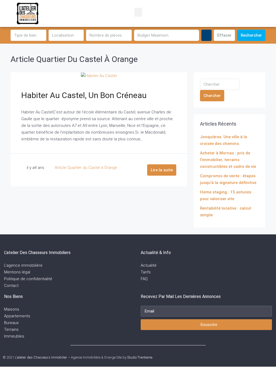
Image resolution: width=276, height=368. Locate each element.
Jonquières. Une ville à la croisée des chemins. (223, 140)
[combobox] (28, 35)
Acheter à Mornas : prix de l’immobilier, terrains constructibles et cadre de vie (228, 160)
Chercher (212, 95)
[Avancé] (206, 35)
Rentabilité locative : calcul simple (225, 211)
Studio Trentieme (139, 357)
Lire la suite (162, 170)
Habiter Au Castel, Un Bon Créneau (84, 95)
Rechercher (251, 35)
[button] (138, 12)
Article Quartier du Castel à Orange (86, 167)
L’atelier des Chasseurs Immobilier (41, 357)
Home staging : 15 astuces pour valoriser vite (225, 195)
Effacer (224, 35)
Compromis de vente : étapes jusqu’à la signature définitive (228, 179)
